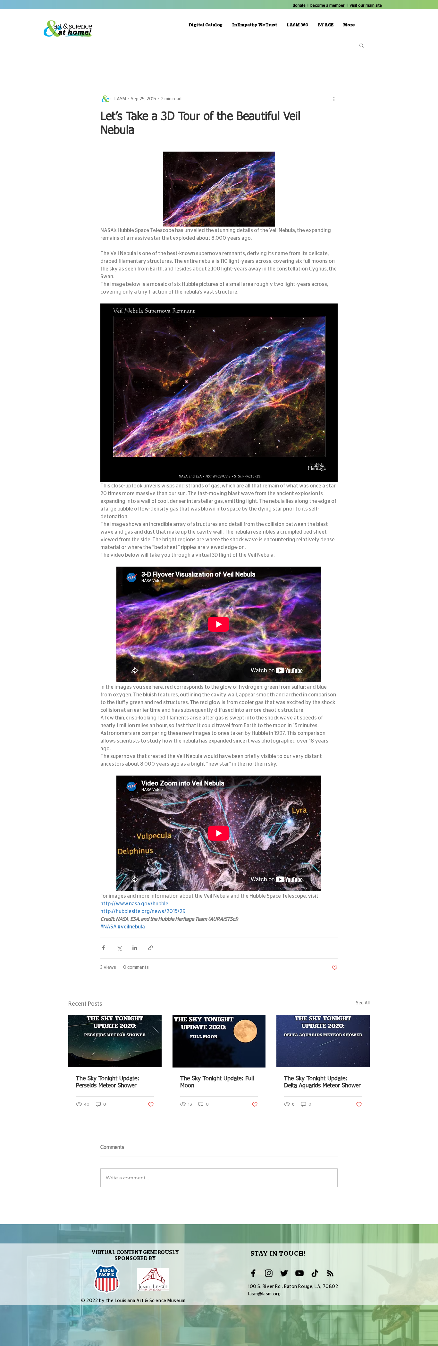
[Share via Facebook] (103, 948)
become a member (327, 5)
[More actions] (334, 99)
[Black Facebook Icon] (253, 1273)
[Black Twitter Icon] (284, 1273)
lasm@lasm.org (264, 1294)
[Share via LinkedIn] (135, 948)
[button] (361, 45)
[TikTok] (315, 1273)
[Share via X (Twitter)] (119, 948)
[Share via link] (150, 948)
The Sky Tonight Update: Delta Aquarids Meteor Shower (322, 1082)
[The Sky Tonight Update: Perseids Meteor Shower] (115, 1041)
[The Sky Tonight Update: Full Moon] (219, 1041)
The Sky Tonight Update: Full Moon (217, 1082)
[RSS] (330, 1273)
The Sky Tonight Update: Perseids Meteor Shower (107, 1082)
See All (363, 1003)
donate (299, 5)
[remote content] (219, 625)
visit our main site (366, 5)
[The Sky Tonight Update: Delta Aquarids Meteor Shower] (323, 1041)
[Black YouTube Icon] (299, 1273)
